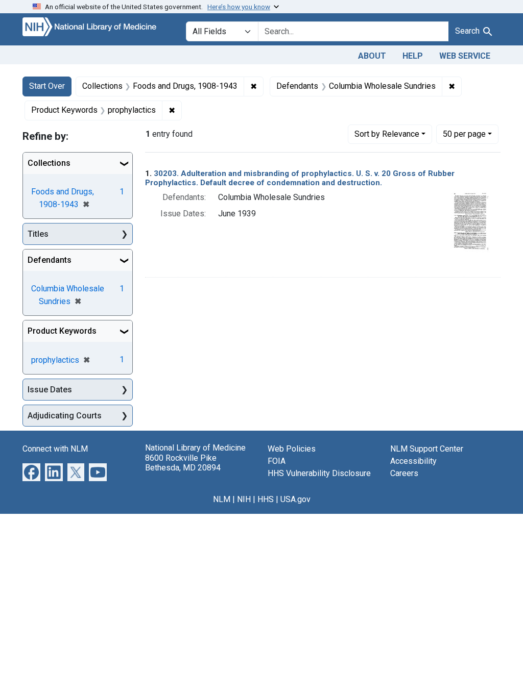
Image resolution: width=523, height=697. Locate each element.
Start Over (47, 86)
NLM (221, 499)
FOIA (277, 461)
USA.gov (295, 499)
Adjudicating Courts (65, 415)
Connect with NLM (55, 449)
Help (412, 56)
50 (464, 134)
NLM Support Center (426, 449)
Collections (49, 163)
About (372, 56)
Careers (404, 473)
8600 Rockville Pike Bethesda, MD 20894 (183, 462)
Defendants (50, 260)
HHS (265, 499)
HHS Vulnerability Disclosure (319, 473)
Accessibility (413, 461)
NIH (244, 499)
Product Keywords (62, 331)
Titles (38, 234)
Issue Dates (50, 389)
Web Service (464, 56)
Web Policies (292, 449)
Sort (386, 134)
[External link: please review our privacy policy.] (31, 472)
